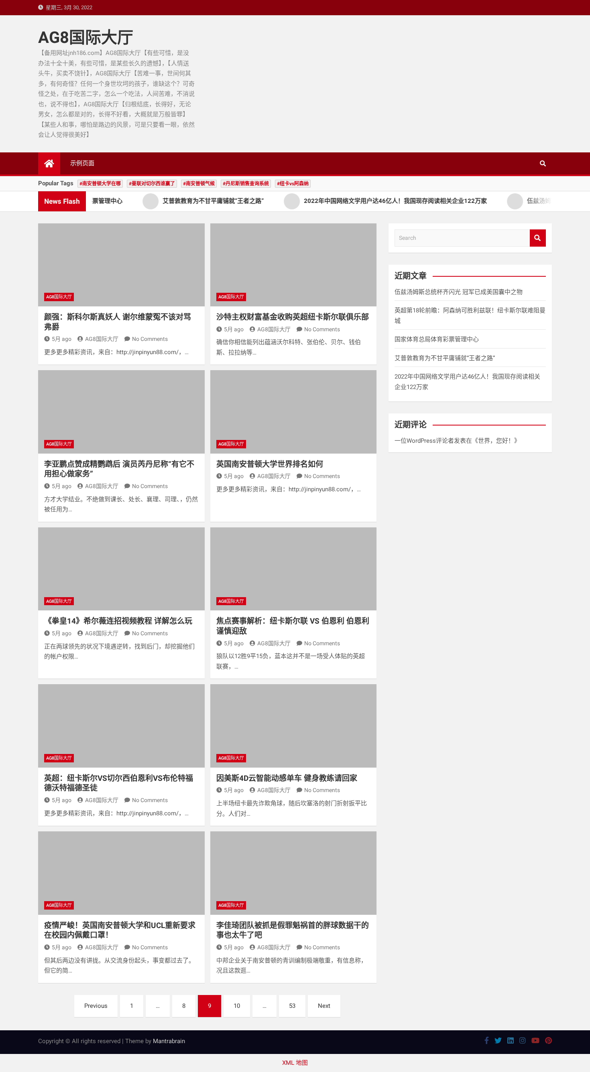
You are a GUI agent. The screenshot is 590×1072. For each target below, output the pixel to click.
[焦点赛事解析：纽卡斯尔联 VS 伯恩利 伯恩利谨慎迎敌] (293, 568)
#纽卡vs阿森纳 (293, 183)
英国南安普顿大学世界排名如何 (269, 464)
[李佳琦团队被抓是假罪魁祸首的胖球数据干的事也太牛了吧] (293, 872)
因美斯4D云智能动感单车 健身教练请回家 (286, 778)
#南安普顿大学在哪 (100, 183)
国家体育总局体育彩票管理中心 (437, 339)
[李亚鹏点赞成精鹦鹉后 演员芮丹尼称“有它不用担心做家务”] (121, 411)
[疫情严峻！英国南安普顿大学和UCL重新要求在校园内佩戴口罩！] (121, 872)
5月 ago (61, 339)
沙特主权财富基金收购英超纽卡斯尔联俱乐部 (292, 317)
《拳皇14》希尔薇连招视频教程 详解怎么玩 (118, 621)
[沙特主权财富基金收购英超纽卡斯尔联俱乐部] (293, 264)
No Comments (150, 339)
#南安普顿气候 (199, 183)
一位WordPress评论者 (424, 440)
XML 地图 (295, 1062)
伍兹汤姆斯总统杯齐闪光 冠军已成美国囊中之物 (459, 292)
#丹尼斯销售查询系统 (246, 183)
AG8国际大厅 (85, 37)
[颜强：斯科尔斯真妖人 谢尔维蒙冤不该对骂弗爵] (121, 264)
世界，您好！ (496, 440)
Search (538, 238)
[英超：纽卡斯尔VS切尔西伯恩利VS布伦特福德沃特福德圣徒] (121, 725)
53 (292, 1005)
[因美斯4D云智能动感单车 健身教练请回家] (293, 725)
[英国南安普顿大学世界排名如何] (293, 411)
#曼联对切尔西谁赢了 (152, 183)
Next (324, 1005)
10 (237, 1005)
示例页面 (82, 163)
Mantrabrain (169, 1041)
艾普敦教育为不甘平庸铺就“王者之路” (445, 358)
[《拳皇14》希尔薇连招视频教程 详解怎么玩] (121, 568)
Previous (96, 1005)
